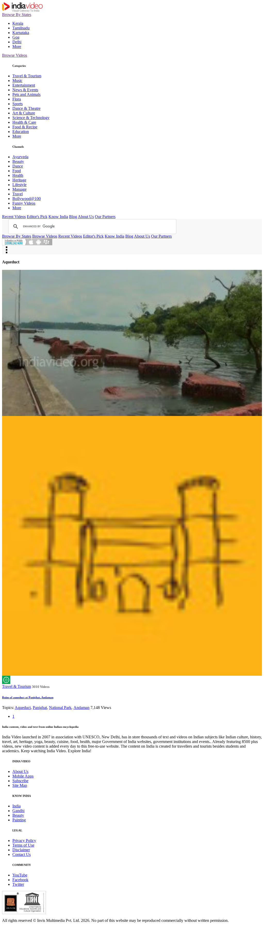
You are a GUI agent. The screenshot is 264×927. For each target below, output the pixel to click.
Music (17, 80)
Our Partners (105, 216)
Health (17, 175)
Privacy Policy (24, 840)
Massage (19, 189)
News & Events (25, 90)
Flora (16, 99)
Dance (17, 166)
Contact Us (21, 854)
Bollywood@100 (26, 198)
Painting (19, 820)
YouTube (19, 875)
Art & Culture (23, 113)
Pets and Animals (26, 94)
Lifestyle (19, 184)
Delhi (16, 42)
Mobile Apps (23, 776)
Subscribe (20, 781)
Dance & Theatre (26, 108)
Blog (73, 216)
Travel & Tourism (26, 76)
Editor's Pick (37, 216)
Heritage (19, 180)
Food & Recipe (24, 127)
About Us (86, 216)
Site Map (19, 785)
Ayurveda (20, 157)
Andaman (81, 707)
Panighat (40, 707)
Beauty (18, 161)
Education (20, 131)
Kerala (17, 23)
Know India (58, 216)
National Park (60, 707)
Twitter (18, 884)
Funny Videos (23, 203)
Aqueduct (23, 707)
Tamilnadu (21, 28)
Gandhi (18, 810)
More (16, 46)
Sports (17, 104)
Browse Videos (14, 55)
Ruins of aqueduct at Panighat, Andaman (27, 697)
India (16, 806)
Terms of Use (23, 845)
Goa (15, 37)
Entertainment (23, 85)
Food (16, 171)
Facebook (20, 880)
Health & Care (24, 122)
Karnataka (20, 32)
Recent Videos (14, 216)
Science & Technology (31, 117)
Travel (17, 194)
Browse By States (16, 14)
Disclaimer (21, 850)
